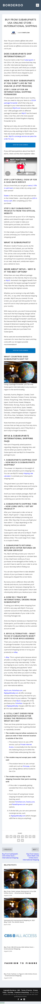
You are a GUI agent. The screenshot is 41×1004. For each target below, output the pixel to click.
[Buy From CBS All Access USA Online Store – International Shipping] (20, 935)
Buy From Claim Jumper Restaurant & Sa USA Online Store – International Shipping (20, 892)
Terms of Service (26, 990)
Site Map (10, 992)
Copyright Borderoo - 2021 (11, 990)
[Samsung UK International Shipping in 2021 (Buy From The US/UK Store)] (20, 908)
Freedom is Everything (21, 992)
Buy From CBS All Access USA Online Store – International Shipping (19, 948)
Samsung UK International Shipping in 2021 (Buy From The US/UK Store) (19, 921)
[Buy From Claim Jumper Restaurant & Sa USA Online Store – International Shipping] (20, 879)
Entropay (26, 766)
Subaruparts (28, 60)
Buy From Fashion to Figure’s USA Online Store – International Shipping (20, 975)
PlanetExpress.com (18, 804)
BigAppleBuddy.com (18, 816)
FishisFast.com (20, 802)
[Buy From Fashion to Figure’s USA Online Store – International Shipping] (20, 962)
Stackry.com (30, 802)
